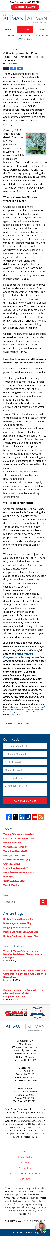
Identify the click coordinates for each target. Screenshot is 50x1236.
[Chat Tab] (25, 618)
